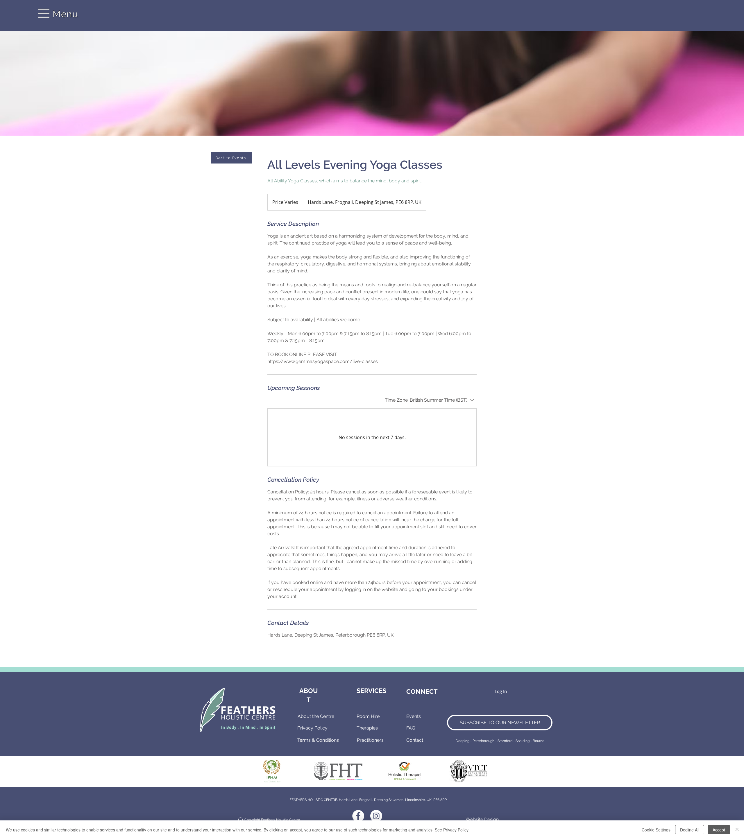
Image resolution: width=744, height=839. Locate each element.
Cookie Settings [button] (656, 830)
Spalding (523, 741)
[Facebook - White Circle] (358, 816)
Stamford (505, 741)
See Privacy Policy (451, 830)
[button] (44, 13)
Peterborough (483, 741)
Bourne (538, 741)
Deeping (462, 741)
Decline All (689, 830)
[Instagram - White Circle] (376, 816)
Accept (719, 830)
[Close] (737, 829)
